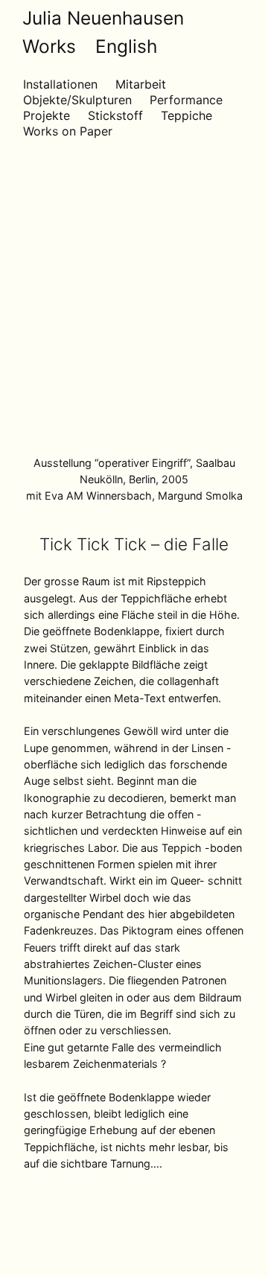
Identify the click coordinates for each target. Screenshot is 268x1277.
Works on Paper (67, 131)
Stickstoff (115, 115)
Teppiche (186, 115)
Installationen (60, 84)
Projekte (46, 115)
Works (49, 46)
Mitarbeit (140, 84)
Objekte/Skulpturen (77, 99)
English (126, 46)
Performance (186, 99)
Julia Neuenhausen (103, 18)
